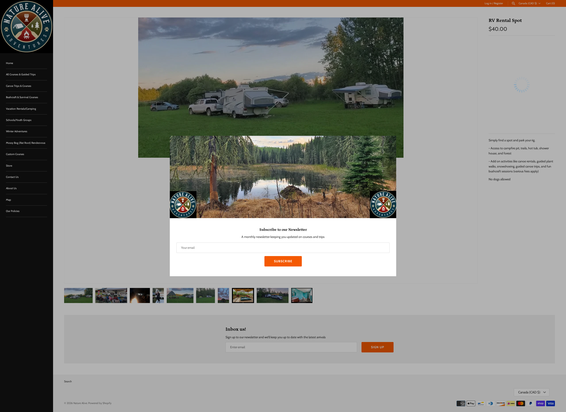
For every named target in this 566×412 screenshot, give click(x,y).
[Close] (391, 141)
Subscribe (283, 261)
